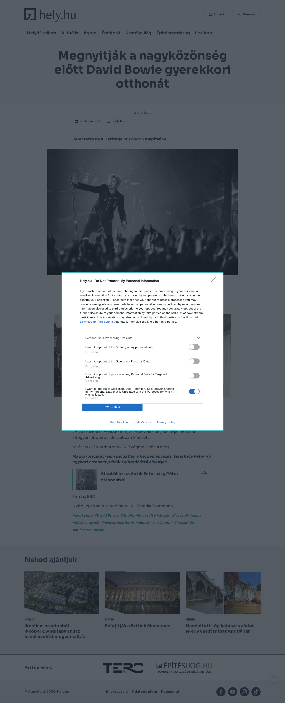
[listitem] (142, 338)
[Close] (215, 281)
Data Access (142, 422)
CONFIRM (112, 407)
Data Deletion (119, 422)
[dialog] (142, 351)
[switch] (194, 347)
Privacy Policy (166, 422)
